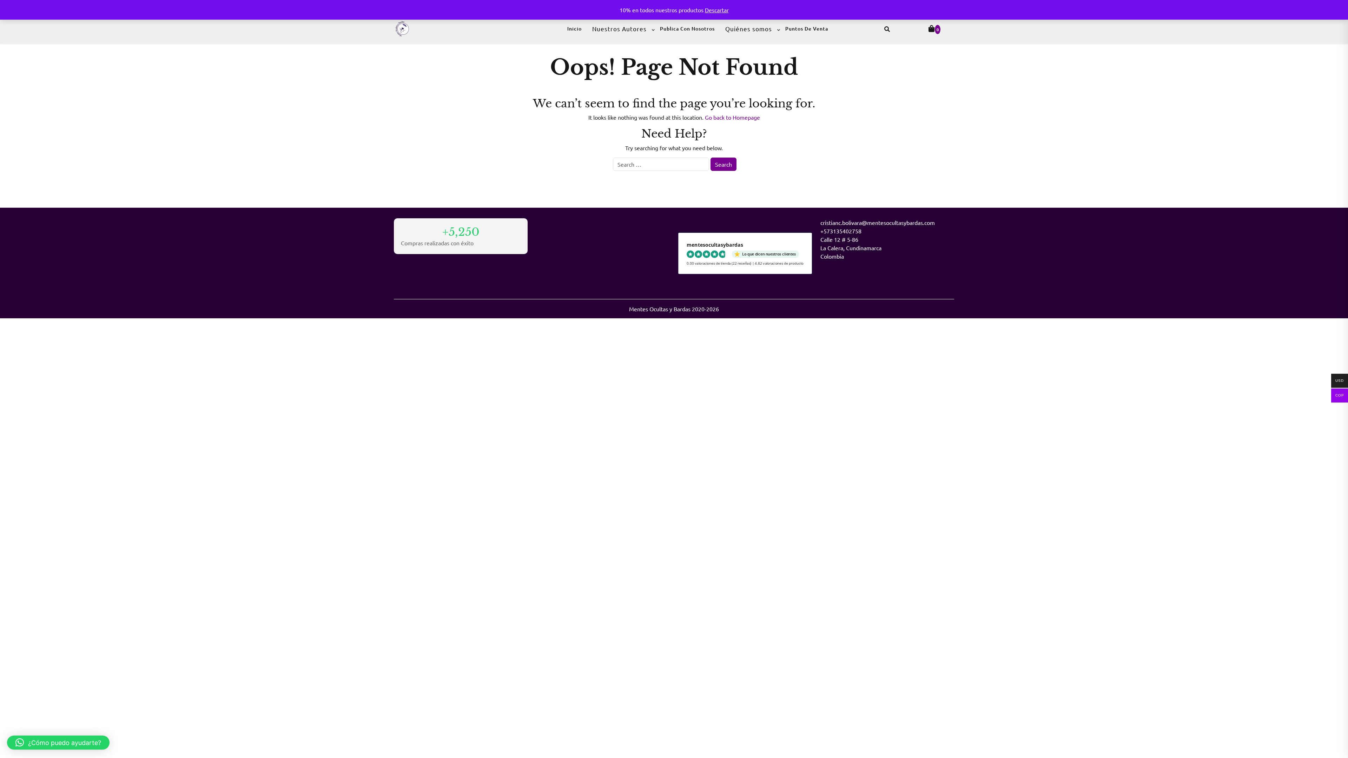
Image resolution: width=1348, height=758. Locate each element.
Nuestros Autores (619, 28)
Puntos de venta (806, 28)
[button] (58, 743)
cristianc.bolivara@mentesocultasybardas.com (877, 222)
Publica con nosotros (687, 28)
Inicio (574, 28)
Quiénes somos (748, 28)
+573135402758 (840, 230)
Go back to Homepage (732, 117)
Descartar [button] (717, 9)
